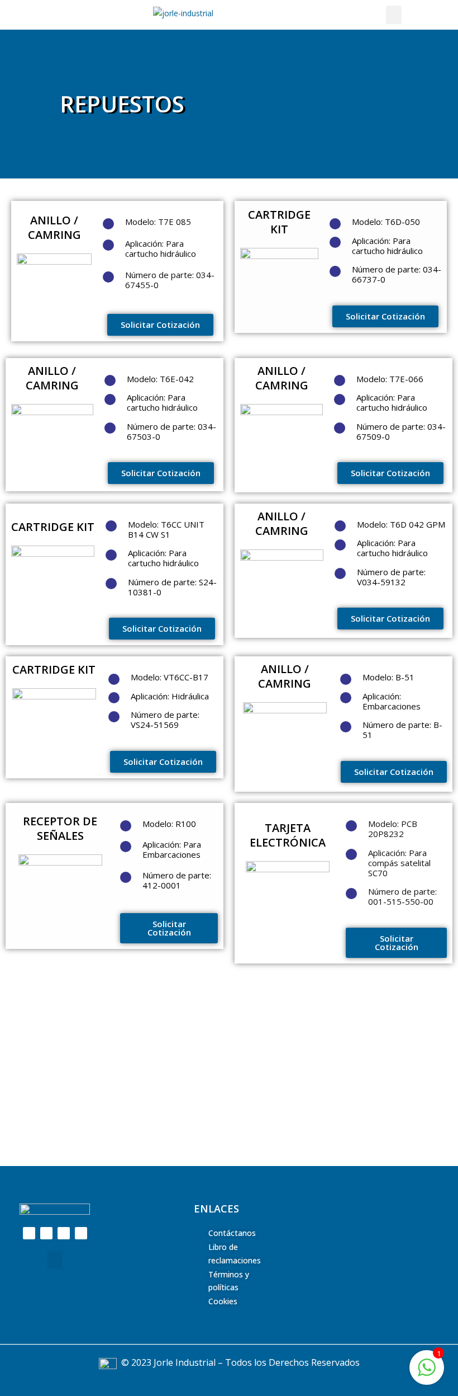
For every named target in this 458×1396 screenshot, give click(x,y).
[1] (427, 1373)
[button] (394, 15)
